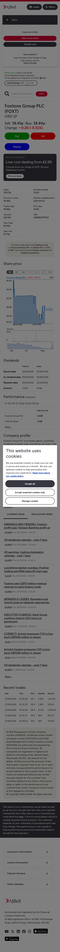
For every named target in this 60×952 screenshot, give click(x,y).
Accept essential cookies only (30, 492)
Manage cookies (30, 501)
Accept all (30, 483)
